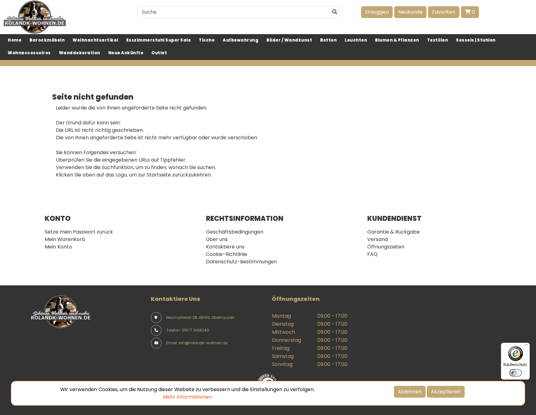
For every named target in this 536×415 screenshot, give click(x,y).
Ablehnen (410, 391)
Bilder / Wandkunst (289, 40)
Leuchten (356, 40)
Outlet (159, 53)
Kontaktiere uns (225, 246)
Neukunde (410, 12)
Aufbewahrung (240, 40)
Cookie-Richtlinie (226, 254)
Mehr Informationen (187, 396)
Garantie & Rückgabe (393, 231)
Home (14, 40)
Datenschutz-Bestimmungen (241, 261)
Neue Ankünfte (126, 53)
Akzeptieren (446, 391)
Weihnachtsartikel (95, 40)
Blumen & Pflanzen (397, 40)
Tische (207, 40)
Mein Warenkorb (65, 239)
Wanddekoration (79, 53)
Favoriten (443, 12)
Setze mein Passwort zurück (79, 231)
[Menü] (526, 346)
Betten (328, 40)
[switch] (515, 373)
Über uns (217, 239)
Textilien (437, 40)
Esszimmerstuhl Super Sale (158, 40)
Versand (377, 239)
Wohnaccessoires (29, 53)
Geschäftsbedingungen (234, 231)
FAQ (372, 254)
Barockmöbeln (47, 40)
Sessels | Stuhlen (476, 40)
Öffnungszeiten (385, 246)
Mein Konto (58, 246)
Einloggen (377, 12)
